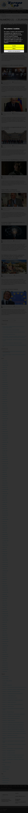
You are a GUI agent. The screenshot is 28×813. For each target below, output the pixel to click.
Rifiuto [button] (14, 48)
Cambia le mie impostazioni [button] (14, 51)
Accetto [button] (14, 45)
